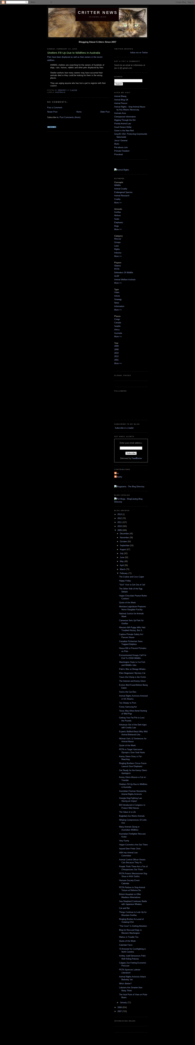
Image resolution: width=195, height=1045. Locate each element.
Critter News (97, 12)
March (123, 569)
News (116, 303)
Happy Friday (125, 581)
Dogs (116, 226)
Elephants (118, 222)
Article (117, 296)
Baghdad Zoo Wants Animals (132, 816)
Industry (117, 253)
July (122, 553)
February (124, 573)
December (124, 533)
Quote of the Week (127, 602)
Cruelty (117, 199)
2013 (119, 514)
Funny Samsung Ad (127, 707)
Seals (116, 219)
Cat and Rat (124, 908)
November (124, 537)
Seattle (117, 326)
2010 (116, 353)
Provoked (118, 154)
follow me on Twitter (139, 52)
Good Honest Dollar (122, 127)
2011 (119, 522)
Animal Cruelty (120, 189)
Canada (117, 322)
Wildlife (117, 185)
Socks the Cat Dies (127, 692)
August (123, 549)
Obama (117, 266)
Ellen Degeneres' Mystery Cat (132, 673)
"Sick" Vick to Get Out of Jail (132, 585)
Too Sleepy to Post (127, 703)
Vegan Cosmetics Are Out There (133, 845)
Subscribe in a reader (124, 428)
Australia (118, 333)
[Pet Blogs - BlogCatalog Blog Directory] (131, 502)
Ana (117, 473)
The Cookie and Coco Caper (131, 577)
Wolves (117, 215)
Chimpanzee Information (125, 117)
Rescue (117, 239)
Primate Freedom (121, 151)
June (122, 557)
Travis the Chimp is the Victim (132, 677)
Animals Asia (120, 113)
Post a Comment (54, 107)
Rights (117, 249)
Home (79, 112)
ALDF (116, 276)
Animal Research (121, 195)
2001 (116, 360)
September (125, 545)
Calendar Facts (126, 945)
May (122, 561)
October (124, 541)
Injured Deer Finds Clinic (130, 848)
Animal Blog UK (121, 100)
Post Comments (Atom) (70, 117)
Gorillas (117, 212)
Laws (116, 246)
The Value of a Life (127, 812)
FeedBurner (137, 458)
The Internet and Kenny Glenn (132, 681)
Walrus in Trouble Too (128, 937)
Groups (117, 242)
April (122, 565)
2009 (116, 346)
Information (119, 306)
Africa (116, 329)
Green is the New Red (124, 130)
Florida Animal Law (122, 123)
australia (60, 92)
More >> (118, 202)
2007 (119, 1011)
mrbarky (118, 477)
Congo (117, 319)
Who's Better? (125, 983)
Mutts (116, 144)
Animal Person (120, 103)
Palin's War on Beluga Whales (132, 669)
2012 (116, 356)
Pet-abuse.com (121, 147)
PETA (116, 269)
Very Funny (124, 841)
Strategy (118, 299)
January (124, 1002)
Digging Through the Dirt (125, 120)
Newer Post (52, 112)
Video (116, 292)
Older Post (105, 112)
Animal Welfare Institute (124, 279)
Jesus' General (120, 140)
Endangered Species (123, 192)
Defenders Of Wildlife (123, 272)
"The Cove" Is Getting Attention (133, 926)
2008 (116, 349)
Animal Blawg (120, 96)
